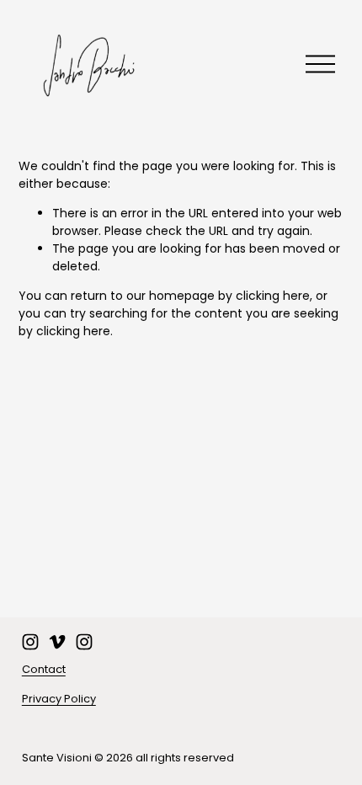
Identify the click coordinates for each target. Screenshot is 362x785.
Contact (44, 669)
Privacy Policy (59, 699)
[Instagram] (30, 641)
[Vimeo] (57, 641)
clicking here (273, 295)
